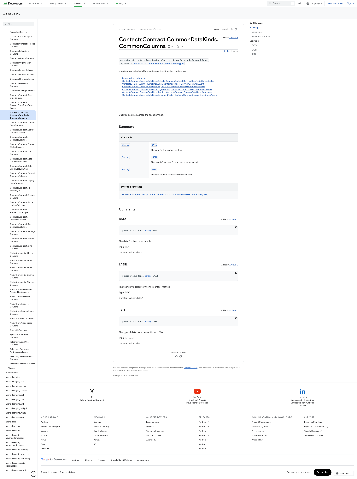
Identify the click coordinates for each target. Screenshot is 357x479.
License (53, 472)
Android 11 (203, 448)
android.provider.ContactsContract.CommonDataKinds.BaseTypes (172, 194)
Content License (190, 368)
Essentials (34, 3)
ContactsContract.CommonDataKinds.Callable (143, 81)
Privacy (97, 440)
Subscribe (322, 472)
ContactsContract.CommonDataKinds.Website (196, 95)
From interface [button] (164, 194)
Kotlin (226, 51)
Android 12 (204, 444)
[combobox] (281, 3)
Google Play (99, 3)
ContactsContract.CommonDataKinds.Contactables (190, 81)
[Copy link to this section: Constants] (138, 209)
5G (95, 444)
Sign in (350, 3)
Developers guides (260, 426)
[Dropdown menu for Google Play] (108, 3)
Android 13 (203, 440)
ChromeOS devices (155, 431)
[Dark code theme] (236, 227)
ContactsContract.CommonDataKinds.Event (183, 84)
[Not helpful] (236, 29)
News (43, 440)
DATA (154, 145)
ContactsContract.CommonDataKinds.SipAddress (189, 92)
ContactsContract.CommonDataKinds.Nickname (183, 86)
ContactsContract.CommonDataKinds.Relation (143, 92)
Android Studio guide (261, 422)
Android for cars (153, 435)
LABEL (154, 157)
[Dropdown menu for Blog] (127, 3)
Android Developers (127, 29)
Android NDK (257, 440)
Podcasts (45, 448)
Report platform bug (313, 422)
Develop (78, 3)
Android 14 (204, 435)
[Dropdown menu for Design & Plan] (67, 3)
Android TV (151, 440)
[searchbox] (18, 24)
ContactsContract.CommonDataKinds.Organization (146, 89)
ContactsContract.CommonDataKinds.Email (142, 84)
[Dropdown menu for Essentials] (43, 3)
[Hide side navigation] (33, 474)
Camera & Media (101, 435)
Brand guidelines (67, 472)
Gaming (97, 422)
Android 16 (204, 426)
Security (44, 431)
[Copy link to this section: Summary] (137, 127)
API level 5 (233, 37)
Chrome (88, 460)
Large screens (152, 422)
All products (143, 460)
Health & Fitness (100, 431)
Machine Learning (101, 426)
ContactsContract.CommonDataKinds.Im (141, 86)
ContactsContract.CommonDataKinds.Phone (191, 89)
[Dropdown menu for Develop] (86, 3)
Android (44, 422)
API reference (11, 14)
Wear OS (150, 426)
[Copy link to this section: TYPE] (128, 310)
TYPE (154, 169)
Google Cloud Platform (121, 460)
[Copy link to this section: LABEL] (130, 264)
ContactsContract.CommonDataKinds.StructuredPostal (147, 95)
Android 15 (204, 431)
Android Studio (335, 3)
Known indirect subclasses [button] (169, 86)
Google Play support (313, 431)
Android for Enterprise (50, 426)
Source (44, 435)
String (125, 145)
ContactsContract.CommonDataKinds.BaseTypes (158, 63)
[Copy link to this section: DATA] (129, 219)
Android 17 (204, 422)
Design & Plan (56, 3)
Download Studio (259, 435)
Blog (121, 3)
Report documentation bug (316, 426)
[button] (18, 368)
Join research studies (313, 435)
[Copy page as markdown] (177, 46)
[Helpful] (232, 29)
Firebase (101, 460)
